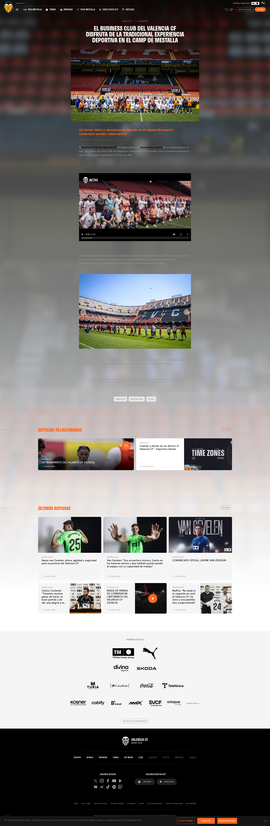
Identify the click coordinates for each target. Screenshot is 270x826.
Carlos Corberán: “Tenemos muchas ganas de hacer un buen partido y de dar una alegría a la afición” (53, 598)
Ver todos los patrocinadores (135, 721)
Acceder (260, 9)
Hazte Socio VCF (110, 9)
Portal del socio (244, 9)
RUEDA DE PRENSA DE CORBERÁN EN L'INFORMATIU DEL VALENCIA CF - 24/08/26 (117, 596)
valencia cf (120, 399)
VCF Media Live (112, 587)
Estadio (89, 757)
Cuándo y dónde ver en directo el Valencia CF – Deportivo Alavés (159, 447)
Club (141, 757)
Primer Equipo (47, 557)
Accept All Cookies (227, 821)
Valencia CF (46, 459)
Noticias (129, 9)
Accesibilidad (191, 803)
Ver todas (226, 429)
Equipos (77, 757)
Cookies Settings (117, 803)
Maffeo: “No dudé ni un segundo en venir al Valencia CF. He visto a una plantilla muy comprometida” (184, 596)
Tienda (52, 9)
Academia (153, 757)
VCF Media (128, 757)
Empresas (179, 757)
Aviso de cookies (100, 803)
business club (136, 399)
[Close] (265, 821)
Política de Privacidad (174, 803)
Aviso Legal (86, 803)
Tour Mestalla (87, 9)
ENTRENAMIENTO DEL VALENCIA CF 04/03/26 (68, 462)
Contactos (131, 803)
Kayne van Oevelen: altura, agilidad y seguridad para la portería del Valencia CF (69, 562)
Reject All (206, 821)
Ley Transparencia (155, 803)
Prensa (141, 803)
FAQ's (76, 803)
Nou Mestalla (35, 9)
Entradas (68, 9)
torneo (151, 399)
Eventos (192, 757)
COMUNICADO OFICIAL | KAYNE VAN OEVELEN (199, 560)
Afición (166, 757)
